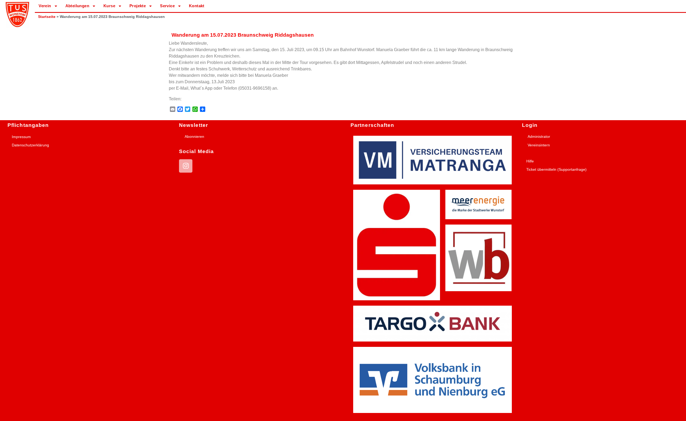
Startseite (46, 17)
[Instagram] (185, 166)
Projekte (137, 5)
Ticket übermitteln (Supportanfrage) (556, 169)
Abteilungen (77, 5)
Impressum (21, 137)
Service (167, 5)
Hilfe (530, 161)
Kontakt (196, 5)
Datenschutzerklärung (30, 145)
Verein (45, 5)
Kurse (109, 5)
